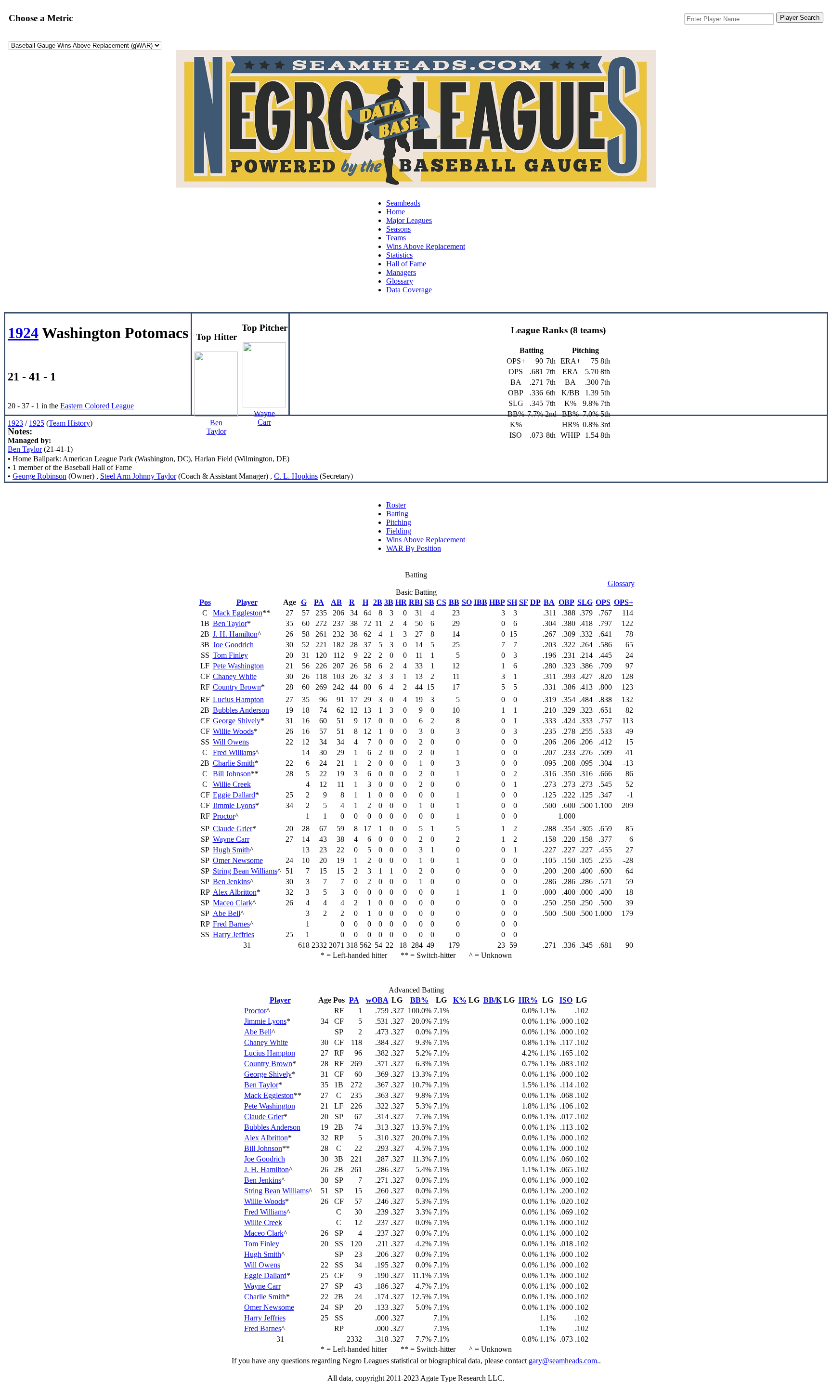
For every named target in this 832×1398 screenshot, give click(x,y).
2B (377, 602)
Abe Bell (226, 913)
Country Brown (237, 687)
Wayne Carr (231, 839)
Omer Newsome (238, 860)
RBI (416, 602)
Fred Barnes (231, 924)
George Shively (236, 721)
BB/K (492, 1000)
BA (549, 602)
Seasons (398, 229)
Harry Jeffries (233, 934)
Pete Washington (238, 666)
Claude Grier (232, 828)
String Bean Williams (245, 871)
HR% (528, 1000)
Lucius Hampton (238, 699)
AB (336, 602)
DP (535, 602)
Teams (396, 238)
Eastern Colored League (97, 406)
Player (247, 602)
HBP (497, 602)
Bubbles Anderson (241, 710)
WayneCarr (264, 417)
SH (512, 602)
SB (429, 602)
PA (319, 602)
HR (401, 602)
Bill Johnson (232, 774)
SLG (585, 602)
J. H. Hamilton (235, 634)
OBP (566, 602)
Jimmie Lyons (234, 805)
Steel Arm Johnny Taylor (138, 476)
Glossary (399, 281)
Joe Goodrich (233, 644)
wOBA (377, 1000)
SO (467, 602)
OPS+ (623, 602)
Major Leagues (409, 220)
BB (454, 602)
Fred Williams (234, 752)
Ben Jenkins (231, 881)
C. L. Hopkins (296, 476)
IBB (480, 602)
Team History (69, 423)
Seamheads (403, 203)
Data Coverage (409, 290)
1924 (23, 332)
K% (460, 1000)
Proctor (224, 816)
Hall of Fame (406, 264)
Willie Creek (232, 784)
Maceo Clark (232, 903)
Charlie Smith (234, 763)
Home (395, 212)
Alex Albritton (235, 892)
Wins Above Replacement (425, 246)
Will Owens (231, 742)
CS (441, 602)
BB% (419, 1000)
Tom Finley (230, 655)
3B (388, 602)
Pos (205, 602)
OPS (603, 602)
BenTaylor (216, 426)
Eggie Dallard (234, 795)
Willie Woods (233, 731)
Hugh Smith (231, 850)
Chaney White (235, 676)
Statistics (399, 255)
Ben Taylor (25, 449)
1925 (36, 423)
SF (523, 602)
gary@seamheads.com (563, 1361)
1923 (15, 423)
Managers (401, 272)
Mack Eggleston (237, 613)
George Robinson (39, 476)
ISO (565, 1000)
